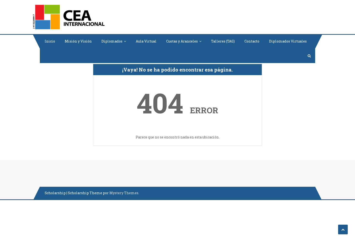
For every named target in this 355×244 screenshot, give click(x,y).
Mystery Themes (123, 193)
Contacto (251, 41)
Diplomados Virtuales (288, 41)
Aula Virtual (146, 41)
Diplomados (111, 41)
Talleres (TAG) (223, 41)
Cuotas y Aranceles (182, 41)
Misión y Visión (78, 41)
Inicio (50, 41)
